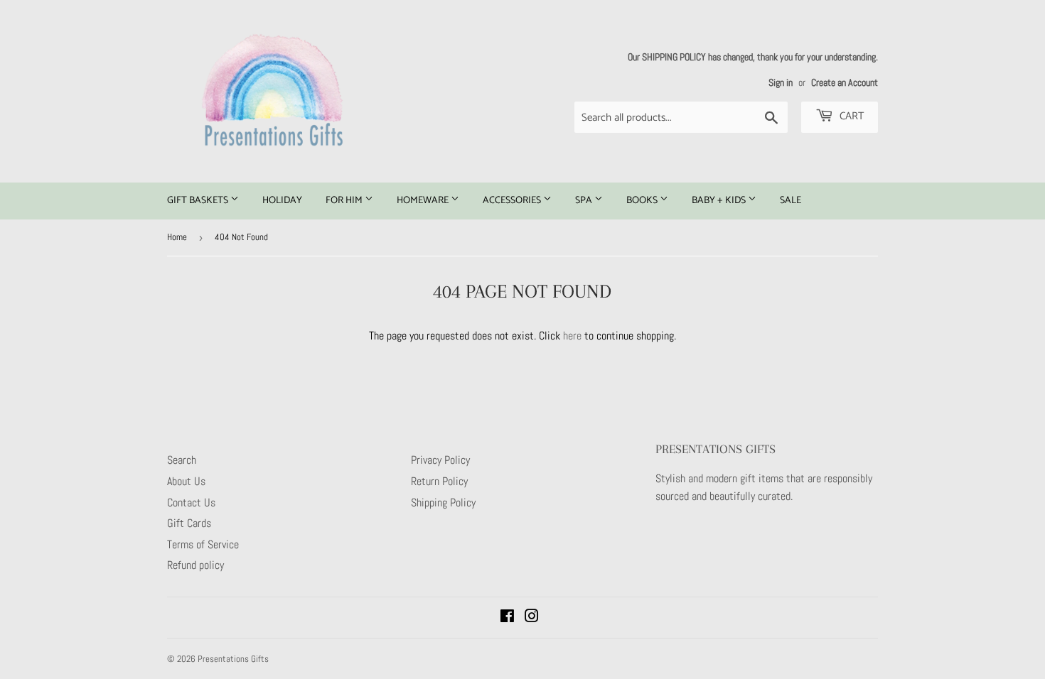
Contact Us (191, 502)
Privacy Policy (440, 459)
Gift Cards (189, 523)
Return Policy (439, 481)
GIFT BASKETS (198, 200)
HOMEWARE (424, 200)
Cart (850, 116)
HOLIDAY (282, 200)
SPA (584, 200)
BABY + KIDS (720, 200)
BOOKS (643, 200)
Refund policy (195, 565)
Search (181, 459)
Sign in (780, 83)
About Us (186, 481)
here (572, 335)
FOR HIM (345, 200)
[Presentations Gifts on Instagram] (532, 617)
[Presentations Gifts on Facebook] (507, 617)
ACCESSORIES (513, 200)
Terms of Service (203, 544)
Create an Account (844, 83)
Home (177, 237)
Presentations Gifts (233, 659)
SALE (790, 200)
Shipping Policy (443, 502)
